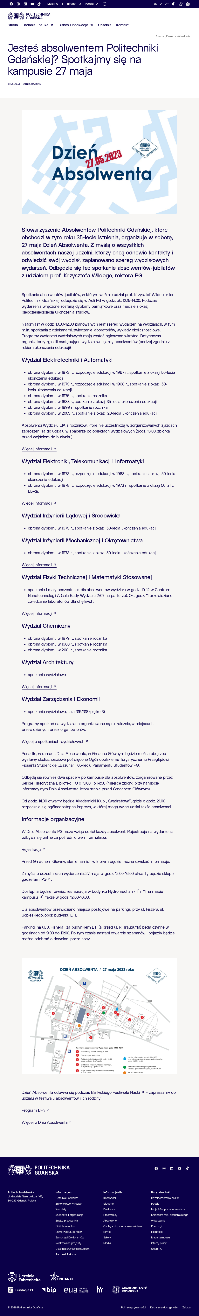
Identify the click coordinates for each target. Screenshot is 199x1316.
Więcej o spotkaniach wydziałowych (53, 741)
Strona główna (165, 36)
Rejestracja (32, 849)
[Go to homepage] (29, 15)
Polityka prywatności (133, 1307)
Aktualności (184, 36)
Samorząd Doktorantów (70, 1237)
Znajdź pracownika (67, 1220)
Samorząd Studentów (69, 1232)
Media (107, 1243)
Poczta (155, 1204)
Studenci (108, 1204)
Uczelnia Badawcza (67, 1198)
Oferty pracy (159, 1243)
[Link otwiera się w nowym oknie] (24, 1277)
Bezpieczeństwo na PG (165, 1198)
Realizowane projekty (68, 1243)
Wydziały (61, 1209)
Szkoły (107, 1237)
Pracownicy (110, 1215)
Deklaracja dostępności (164, 1307)
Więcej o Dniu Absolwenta (45, 1122)
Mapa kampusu (160, 1237)
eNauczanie (158, 1220)
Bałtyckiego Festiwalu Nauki (115, 1092)
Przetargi (156, 1226)
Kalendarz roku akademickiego (169, 1215)
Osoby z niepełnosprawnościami (122, 1226)
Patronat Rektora (66, 1254)
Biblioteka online (66, 1226)
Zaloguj (186, 1307)
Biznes (107, 1232)
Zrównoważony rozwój (69, 1204)
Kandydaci (109, 1198)
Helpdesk (157, 1232)
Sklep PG (156, 1249)
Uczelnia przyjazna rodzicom (73, 1249)
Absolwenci (110, 1220)
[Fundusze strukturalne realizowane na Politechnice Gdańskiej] (105, 4)
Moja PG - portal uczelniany (168, 1209)
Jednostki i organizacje (69, 1215)
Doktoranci (109, 1209)
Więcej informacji (37, 449)
